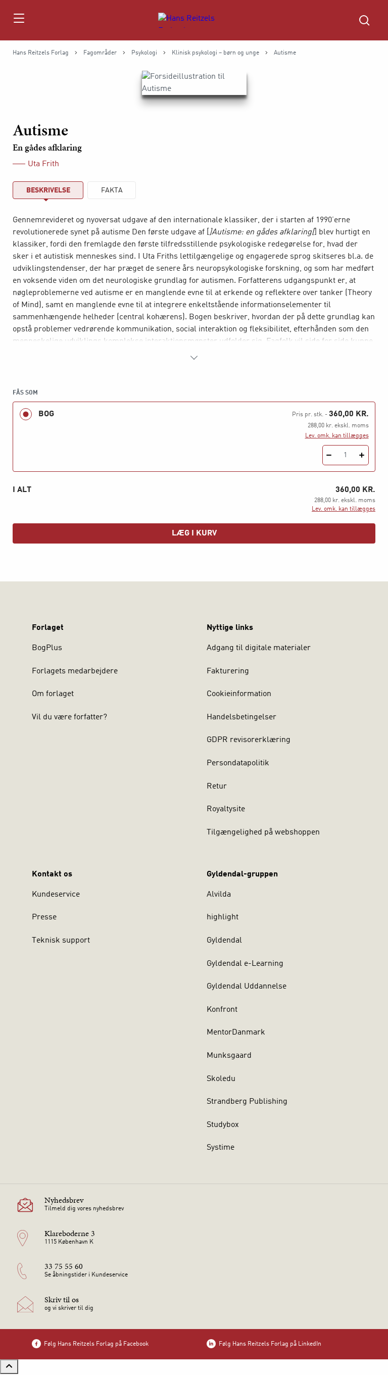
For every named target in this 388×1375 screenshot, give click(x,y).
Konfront (222, 1010)
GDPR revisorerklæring (248, 740)
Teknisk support (61, 941)
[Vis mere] (194, 358)
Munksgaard (229, 1056)
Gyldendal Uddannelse (246, 987)
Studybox (223, 1125)
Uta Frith (43, 164)
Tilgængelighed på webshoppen (263, 832)
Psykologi (144, 53)
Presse (44, 917)
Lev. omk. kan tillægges (337, 436)
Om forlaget (53, 694)
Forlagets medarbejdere (75, 671)
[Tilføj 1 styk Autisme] (362, 455)
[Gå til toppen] (9, 1366)
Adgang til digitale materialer (259, 648)
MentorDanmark (236, 1032)
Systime (220, 1148)
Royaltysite (226, 809)
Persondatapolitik (238, 763)
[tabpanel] (194, 289)
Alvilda (219, 895)
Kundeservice (56, 895)
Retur (217, 786)
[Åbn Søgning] (364, 20)
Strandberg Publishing (247, 1102)
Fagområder (100, 53)
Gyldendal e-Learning (245, 964)
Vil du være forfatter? (69, 717)
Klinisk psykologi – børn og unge (215, 53)
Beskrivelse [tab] (48, 190)
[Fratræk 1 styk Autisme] (329, 455)
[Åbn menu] (18, 20)
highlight (222, 917)
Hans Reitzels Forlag (41, 53)
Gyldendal (224, 941)
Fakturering (228, 671)
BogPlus (47, 648)
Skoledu (221, 1079)
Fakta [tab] (112, 190)
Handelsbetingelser (241, 717)
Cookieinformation (239, 694)
